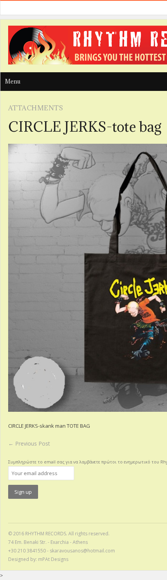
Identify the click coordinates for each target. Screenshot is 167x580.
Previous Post (29, 443)
